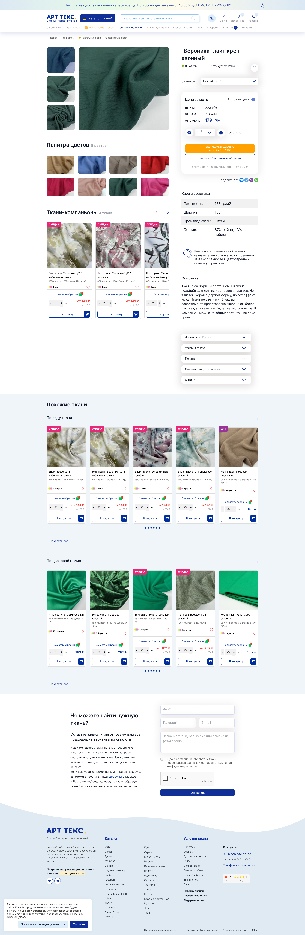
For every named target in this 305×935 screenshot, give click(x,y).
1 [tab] (145, 528)
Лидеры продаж (194, 900)
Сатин (108, 846)
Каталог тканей (101, 18)
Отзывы (230, 27)
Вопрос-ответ (192, 865)
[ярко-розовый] (155, 187)
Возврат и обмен (183, 27)
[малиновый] (60, 187)
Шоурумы (213, 27)
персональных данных (182, 762)
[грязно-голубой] (92, 165)
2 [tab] (148, 528)
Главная (52, 37)
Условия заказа (195, 347)
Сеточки (149, 880)
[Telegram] (246, 180)
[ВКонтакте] (241, 180)
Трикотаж (150, 884)
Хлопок (148, 889)
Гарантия (191, 358)
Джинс (109, 856)
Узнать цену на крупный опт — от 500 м (220, 166)
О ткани (190, 379)
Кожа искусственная (156, 898)
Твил (147, 912)
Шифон (148, 894)
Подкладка (150, 875)
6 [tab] (159, 528)
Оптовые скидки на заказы (202, 369)
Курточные (111, 888)
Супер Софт (112, 912)
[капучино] (123, 165)
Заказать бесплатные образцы (220, 158)
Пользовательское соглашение (160, 930)
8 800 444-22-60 (239, 854)
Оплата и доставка (157, 27)
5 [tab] (156, 528)
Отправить (198, 792)
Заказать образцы (67, 294)
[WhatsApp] (256, 180)
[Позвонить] (212, 18)
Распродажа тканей (101, 27)
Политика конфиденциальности (202, 930)
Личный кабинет (193, 874)
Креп (147, 847)
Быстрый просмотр (69, 249)
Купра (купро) (152, 856)
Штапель (110, 907)
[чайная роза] (92, 187)
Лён (146, 908)
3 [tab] (151, 528)
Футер (108, 902)
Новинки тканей (194, 890)
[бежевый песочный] (60, 165)
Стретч (148, 852)
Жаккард (110, 860)
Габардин (110, 879)
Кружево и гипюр (115, 870)
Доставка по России (198, 337)
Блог (200, 27)
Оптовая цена (239, 99)
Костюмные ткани (115, 884)
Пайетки (149, 870)
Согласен (79, 924)
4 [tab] (154, 528)
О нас (187, 860)
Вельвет (149, 903)
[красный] (155, 165)
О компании (54, 27)
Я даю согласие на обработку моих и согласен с (199, 762)
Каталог (111, 838)
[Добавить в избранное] (88, 287)
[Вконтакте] (50, 881)
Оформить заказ (287, 148)
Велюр (109, 851)
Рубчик (109, 916)
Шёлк (108, 898)
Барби (108, 874)
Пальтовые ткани (154, 866)
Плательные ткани (91, 37)
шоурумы (115, 776)
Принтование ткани (130, 27)
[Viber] (251, 180)
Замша (109, 865)
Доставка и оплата (195, 856)
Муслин (148, 861)
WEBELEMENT (251, 930)
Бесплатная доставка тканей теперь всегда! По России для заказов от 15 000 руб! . (149, 5)
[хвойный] (123, 187)
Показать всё (59, 541)
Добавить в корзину (220, 148)
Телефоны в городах (236, 865)
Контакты (247, 27)
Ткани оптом (72, 27)
